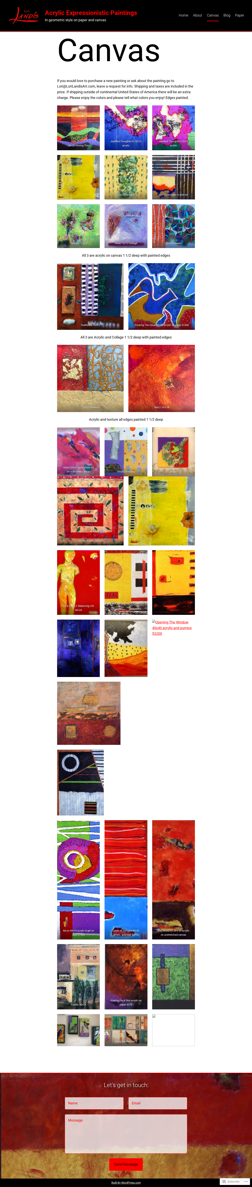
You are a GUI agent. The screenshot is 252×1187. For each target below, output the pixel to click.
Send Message (126, 1164)
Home (183, 15)
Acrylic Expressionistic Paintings (91, 13)
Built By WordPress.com (126, 1182)
